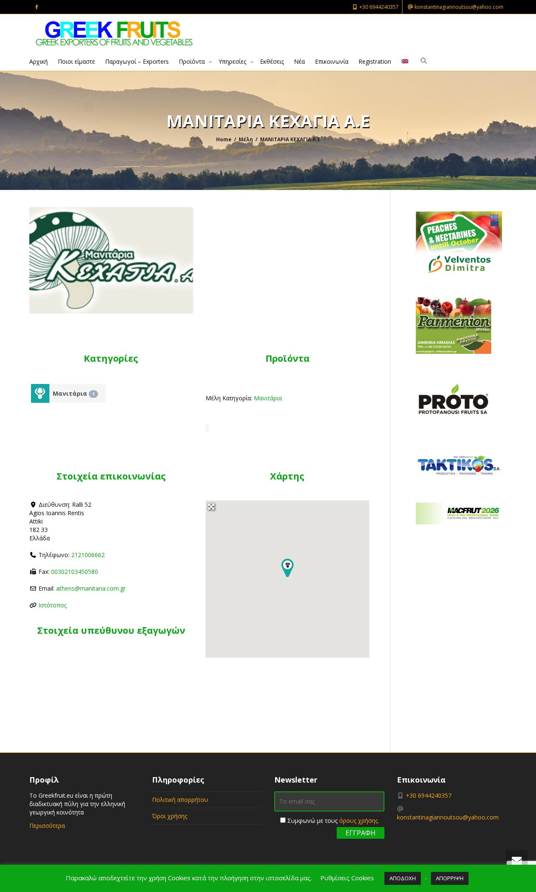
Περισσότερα (47, 826)
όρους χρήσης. (359, 821)
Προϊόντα (192, 61)
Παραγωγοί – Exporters (137, 61)
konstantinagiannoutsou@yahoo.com (458, 6)
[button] (287, 568)
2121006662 (88, 555)
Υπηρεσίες (233, 61)
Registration (374, 61)
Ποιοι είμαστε (76, 61)
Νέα (299, 61)
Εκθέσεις (272, 61)
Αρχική (38, 61)
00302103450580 (74, 572)
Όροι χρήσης (169, 816)
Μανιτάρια (74, 393)
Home (224, 139)
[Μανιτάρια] (40, 393)
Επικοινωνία (331, 61)
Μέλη (246, 139)
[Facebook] (37, 7)
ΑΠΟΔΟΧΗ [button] (402, 878)
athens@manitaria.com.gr (91, 588)
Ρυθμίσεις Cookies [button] (347, 878)
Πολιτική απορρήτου (180, 800)
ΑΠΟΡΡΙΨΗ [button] (450, 878)
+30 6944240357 (378, 6)
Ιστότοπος (53, 605)
